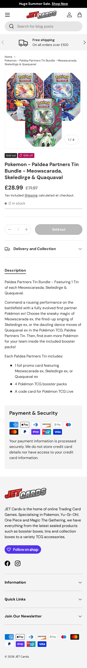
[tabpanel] (43, 338)
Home (8, 57)
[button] (79, 15)
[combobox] (43, 26)
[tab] (15, 270)
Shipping (31, 195)
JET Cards (22, 656)
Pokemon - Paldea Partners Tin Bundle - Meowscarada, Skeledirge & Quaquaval (41, 62)
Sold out (58, 229)
